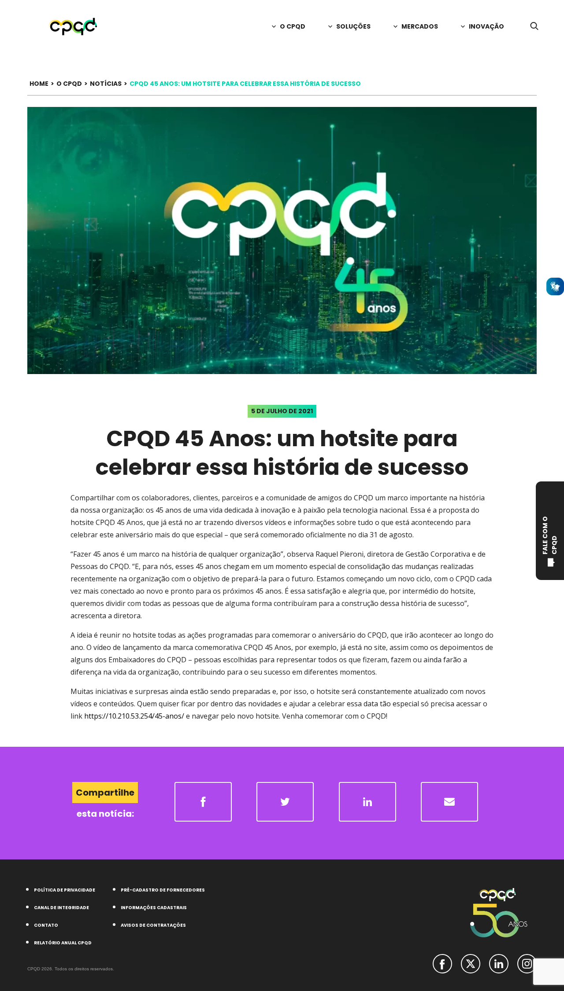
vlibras (555, 286)
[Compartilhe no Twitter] (285, 802)
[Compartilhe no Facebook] (203, 802)
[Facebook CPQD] (442, 963)
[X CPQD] (470, 963)
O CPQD (69, 83)
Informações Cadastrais (154, 907)
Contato (46, 925)
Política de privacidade (64, 890)
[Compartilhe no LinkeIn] (367, 802)
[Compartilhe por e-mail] (449, 802)
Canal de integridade (61, 907)
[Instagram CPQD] (527, 963)
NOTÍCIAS (106, 83)
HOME (39, 83)
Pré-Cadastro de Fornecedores (163, 890)
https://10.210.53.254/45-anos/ (134, 716)
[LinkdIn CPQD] (498, 963)
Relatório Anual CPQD (63, 943)
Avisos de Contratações (153, 925)
